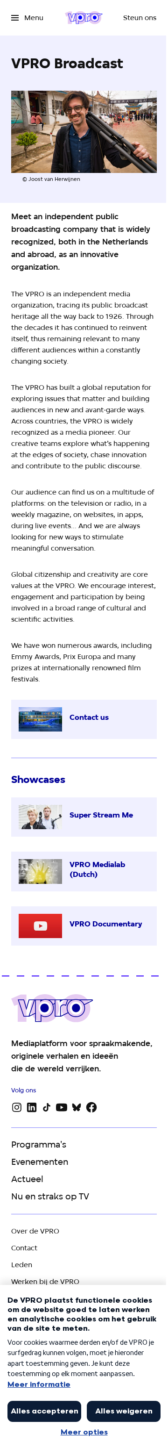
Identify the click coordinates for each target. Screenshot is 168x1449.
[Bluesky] (76, 1107)
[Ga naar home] (84, 17)
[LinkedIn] (31, 1107)
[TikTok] (46, 1107)
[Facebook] (91, 1107)
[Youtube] (61, 1107)
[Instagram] (16, 1107)
